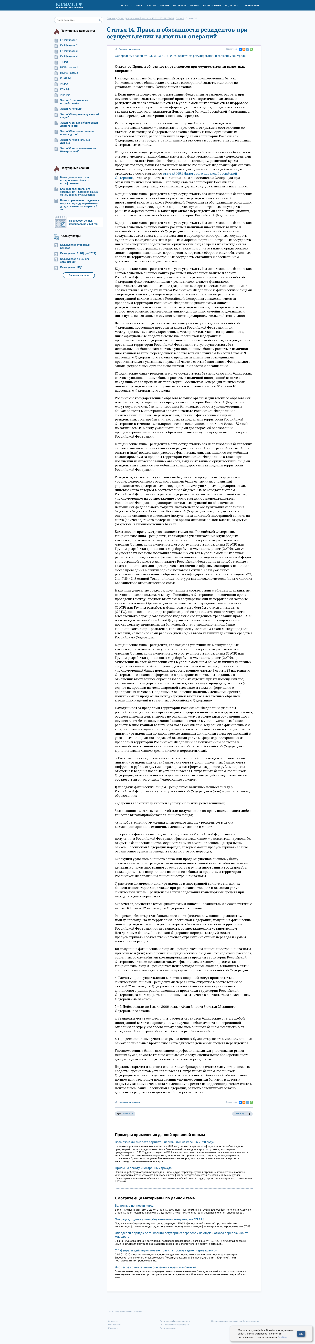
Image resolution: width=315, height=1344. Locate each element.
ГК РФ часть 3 (69, 51)
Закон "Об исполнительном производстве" (77, 133)
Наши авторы (114, 1324)
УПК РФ (65, 94)
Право (140, 5)
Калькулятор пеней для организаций (75, 260)
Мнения (164, 5)
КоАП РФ (65, 78)
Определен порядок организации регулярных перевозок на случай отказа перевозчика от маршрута (181, 1234)
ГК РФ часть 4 (69, 56)
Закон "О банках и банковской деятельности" (79, 124)
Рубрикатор (251, 5)
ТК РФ (64, 62)
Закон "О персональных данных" (75, 141)
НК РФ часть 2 (69, 72)
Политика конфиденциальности (175, 1321)
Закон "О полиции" (71, 108)
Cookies (282, 1337)
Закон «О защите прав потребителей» (74, 102)
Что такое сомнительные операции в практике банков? (155, 1267)
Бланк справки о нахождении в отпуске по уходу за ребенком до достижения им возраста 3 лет (79, 205)
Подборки (231, 5)
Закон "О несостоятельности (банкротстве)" (78, 150)
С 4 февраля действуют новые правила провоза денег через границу (166, 1250)
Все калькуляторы (79, 275)
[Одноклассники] (243, 49)
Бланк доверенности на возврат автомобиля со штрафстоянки (75, 180)
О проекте (112, 1321)
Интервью (179, 5)
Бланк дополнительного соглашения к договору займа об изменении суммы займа (79, 191)
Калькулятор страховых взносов (75, 246)
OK (301, 1333)
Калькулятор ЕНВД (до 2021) (78, 253)
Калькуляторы (212, 5)
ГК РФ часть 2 (69, 45)
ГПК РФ (65, 89)
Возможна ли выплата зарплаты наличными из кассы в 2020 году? (164, 1142)
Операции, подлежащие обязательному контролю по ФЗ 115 (159, 1219)
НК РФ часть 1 (69, 67)
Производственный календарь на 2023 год (83, 222)
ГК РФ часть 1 (69, 40)
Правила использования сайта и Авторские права (235, 1321)
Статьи (151, 5)
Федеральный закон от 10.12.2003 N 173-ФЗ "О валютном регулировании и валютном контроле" (181, 56)
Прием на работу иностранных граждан (144, 1168)
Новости (126, 5)
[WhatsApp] (251, 49)
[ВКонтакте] (240, 49)
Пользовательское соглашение (174, 1324)
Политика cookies (168, 1328)
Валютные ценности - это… (134, 1205)
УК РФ (64, 83)
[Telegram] (247, 49)
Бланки (194, 5)
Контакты (112, 1328)
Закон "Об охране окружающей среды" (79, 116)
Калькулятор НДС (71, 267)
